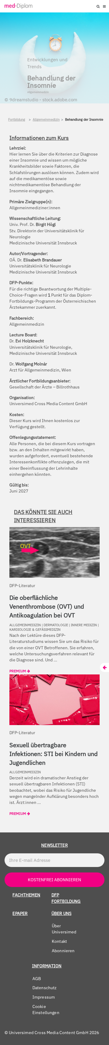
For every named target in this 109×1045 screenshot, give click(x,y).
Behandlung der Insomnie (84, 119)
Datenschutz (44, 987)
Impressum (43, 997)
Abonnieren (63, 950)
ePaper (20, 913)
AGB (36, 978)
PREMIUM (18, 671)
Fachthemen (26, 895)
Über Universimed (64, 929)
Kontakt (59, 941)
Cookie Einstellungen (45, 1009)
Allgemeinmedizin (46, 119)
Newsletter (54, 845)
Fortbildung (16, 119)
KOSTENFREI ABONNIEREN (54, 879)
